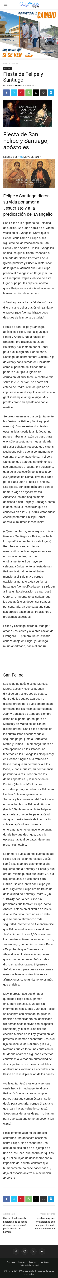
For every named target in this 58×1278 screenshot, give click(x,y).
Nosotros (11, 1261)
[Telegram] (51, 92)
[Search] (53, 4)
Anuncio (21, 1261)
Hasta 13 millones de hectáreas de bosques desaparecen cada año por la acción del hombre (15, 1225)
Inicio (5, 63)
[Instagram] (24, 1251)
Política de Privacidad (29, 1265)
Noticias (14, 63)
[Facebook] (6, 92)
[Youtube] (42, 1251)
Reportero (33, 1261)
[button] (5, 4)
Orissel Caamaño (14, 85)
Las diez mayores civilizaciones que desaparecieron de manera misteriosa (44, 1223)
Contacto (45, 1261)
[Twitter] (14, 92)
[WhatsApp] (28, 92)
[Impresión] (43, 92)
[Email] (36, 92)
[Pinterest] (21, 92)
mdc (20, 156)
